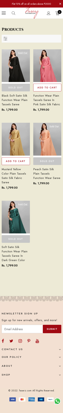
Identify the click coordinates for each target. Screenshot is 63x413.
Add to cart (47, 87)
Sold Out (15, 87)
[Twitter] (11, 341)
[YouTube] (37, 341)
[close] (60, 3)
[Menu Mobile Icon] (4, 13)
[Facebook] (3, 341)
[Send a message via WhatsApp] (57, 401)
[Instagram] (20, 341)
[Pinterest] (28, 341)
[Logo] (32, 13)
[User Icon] (48, 13)
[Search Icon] (17, 13)
